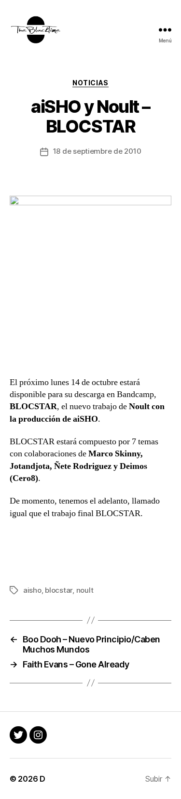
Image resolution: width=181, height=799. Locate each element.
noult (85, 590)
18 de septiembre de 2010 (97, 151)
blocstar (58, 590)
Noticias (90, 83)
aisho (32, 590)
